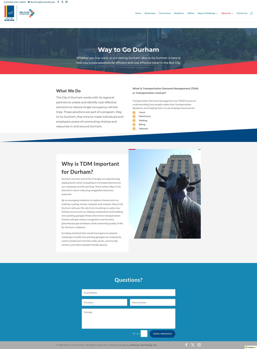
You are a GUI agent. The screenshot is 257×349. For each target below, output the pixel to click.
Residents (179, 13)
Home (138, 13)
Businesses (150, 13)
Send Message (162, 334)
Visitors (190, 13)
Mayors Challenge (206, 13)
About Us (226, 13)
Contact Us (242, 13)
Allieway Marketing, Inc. (143, 345)
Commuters (165, 13)
